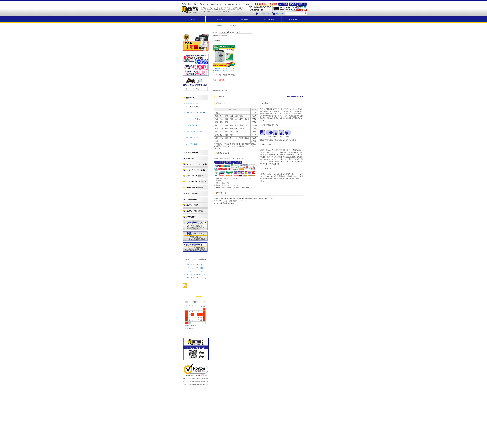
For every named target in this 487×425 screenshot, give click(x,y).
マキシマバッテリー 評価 (195, 265)
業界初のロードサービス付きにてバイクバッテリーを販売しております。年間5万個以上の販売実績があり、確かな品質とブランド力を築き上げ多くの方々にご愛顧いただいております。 (222, 9)
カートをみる (279, 13)
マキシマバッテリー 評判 (195, 268)
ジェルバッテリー (192, 125)
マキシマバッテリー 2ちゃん (196, 278)
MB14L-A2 (194, 107)
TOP (193, 20)
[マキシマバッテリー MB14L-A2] (224, 65)
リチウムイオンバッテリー (195, 112)
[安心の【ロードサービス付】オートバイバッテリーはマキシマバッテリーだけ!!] (189, 15)
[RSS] (185, 287)
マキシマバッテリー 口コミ (195, 274)
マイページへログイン (265, 13)
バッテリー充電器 (192, 144)
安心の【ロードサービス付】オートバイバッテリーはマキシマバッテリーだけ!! (215, 4)
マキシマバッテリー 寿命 (195, 271)
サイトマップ (294, 20)
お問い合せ (243, 20)
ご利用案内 (218, 20)
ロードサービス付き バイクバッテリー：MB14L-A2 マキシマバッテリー (223, 70)
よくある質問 (269, 20)
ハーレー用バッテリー (194, 119)
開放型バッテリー (222, 25)
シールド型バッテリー (194, 131)
